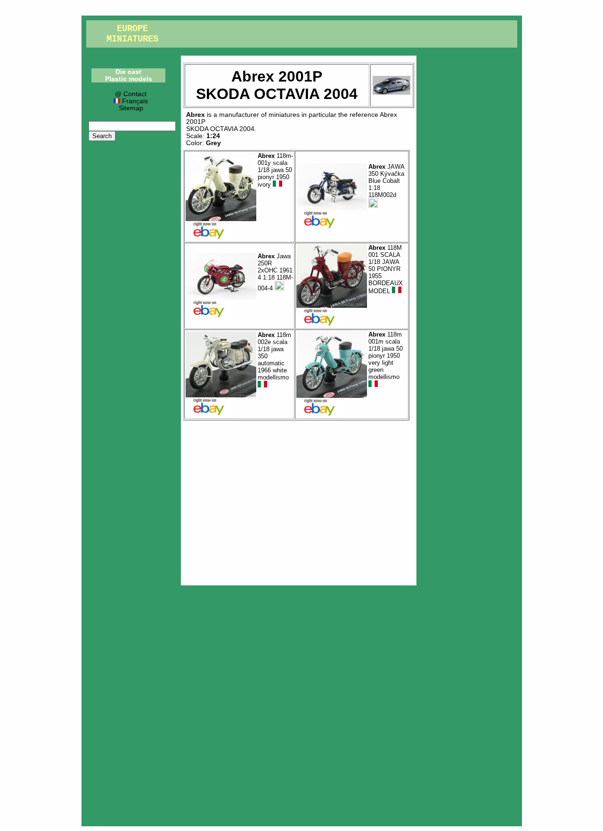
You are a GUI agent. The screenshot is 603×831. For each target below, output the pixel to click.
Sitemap (131, 108)
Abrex (195, 114)
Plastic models (128, 78)
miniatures (284, 114)
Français (133, 101)
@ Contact (131, 94)
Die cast (128, 71)
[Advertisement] (299, 501)
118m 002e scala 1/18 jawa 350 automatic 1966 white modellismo (274, 356)
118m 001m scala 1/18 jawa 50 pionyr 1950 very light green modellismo (385, 355)
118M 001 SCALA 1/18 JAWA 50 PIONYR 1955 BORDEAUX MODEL (385, 269)
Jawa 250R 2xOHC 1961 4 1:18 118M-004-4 (275, 272)
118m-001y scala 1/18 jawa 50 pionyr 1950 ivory (275, 170)
